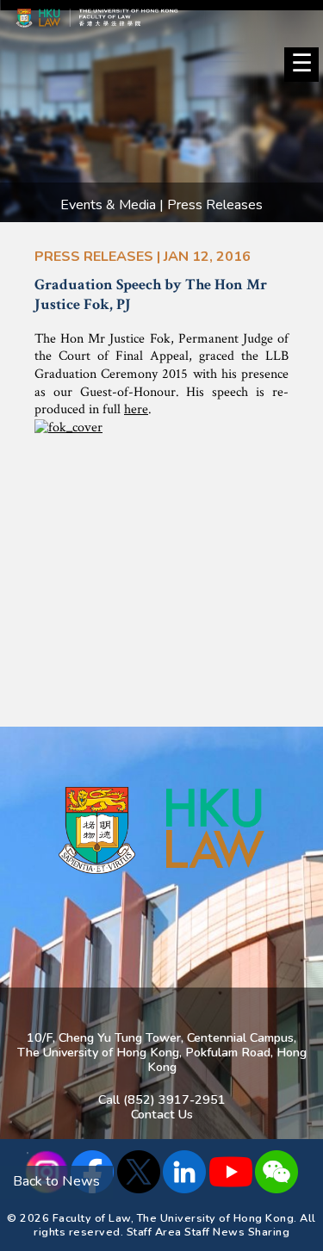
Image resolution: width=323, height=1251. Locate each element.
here (136, 409)
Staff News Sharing (236, 1231)
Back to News (56, 1181)
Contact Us (162, 1114)
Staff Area (154, 1231)
